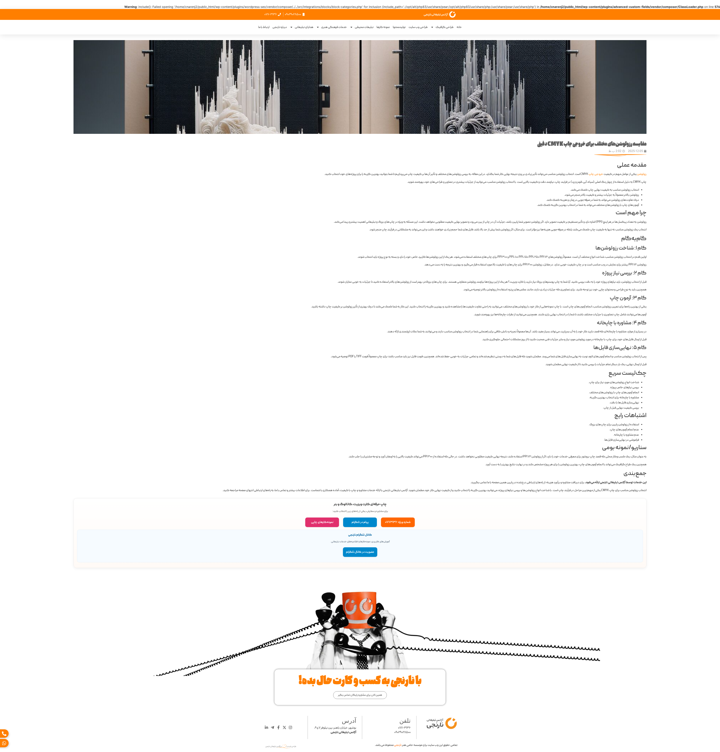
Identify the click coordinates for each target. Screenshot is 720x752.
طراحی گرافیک (445, 27)
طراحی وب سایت (418, 27)
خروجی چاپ (596, 174)
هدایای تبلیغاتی (304, 27)
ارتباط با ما (263, 27)
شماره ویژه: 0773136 (398, 522)
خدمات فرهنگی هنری (334, 27)
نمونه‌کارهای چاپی (322, 522)
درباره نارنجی (279, 27)
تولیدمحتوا (399, 27)
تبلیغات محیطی (364, 27)
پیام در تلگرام (360, 522)
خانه (459, 27)
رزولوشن (641, 174)
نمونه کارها (383, 27)
